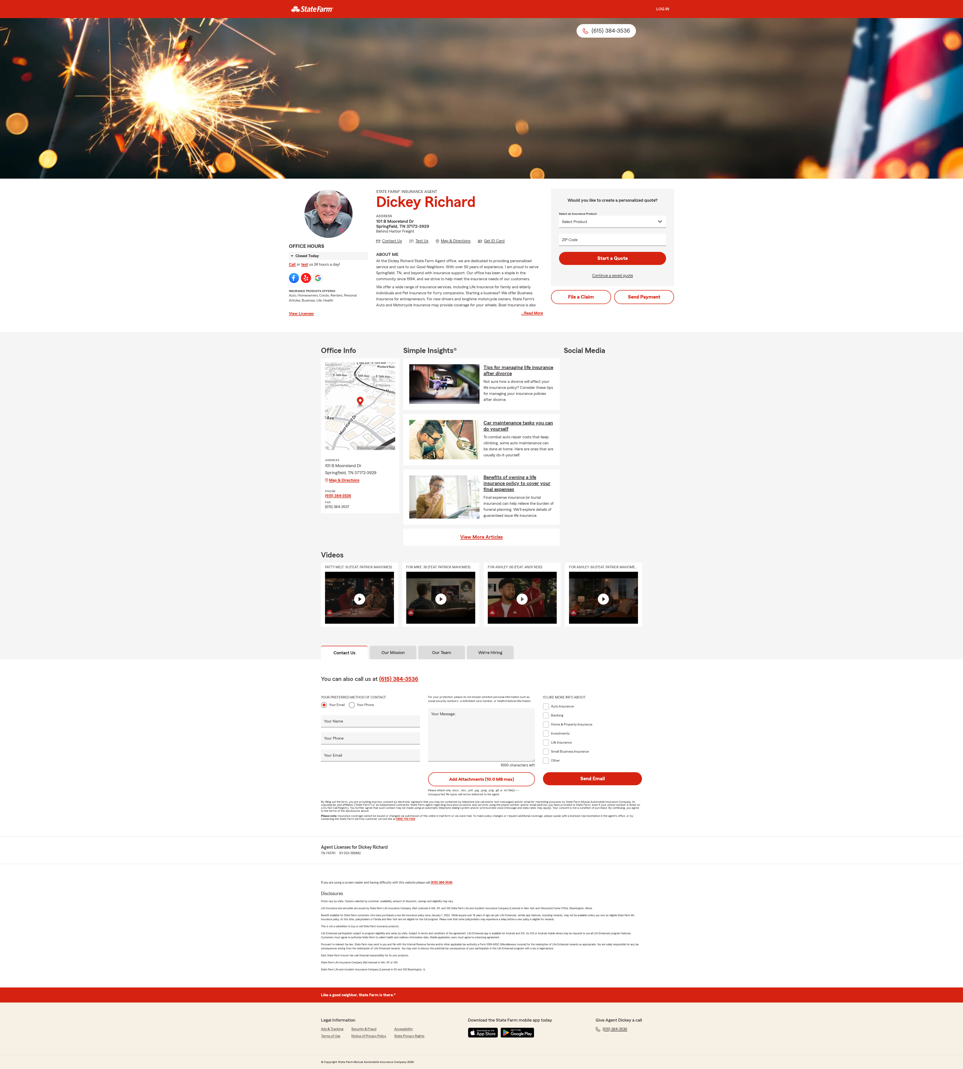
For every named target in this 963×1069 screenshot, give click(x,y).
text (304, 264)
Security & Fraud (363, 1029)
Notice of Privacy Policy (368, 1036)
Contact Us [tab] (344, 653)
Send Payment (644, 297)
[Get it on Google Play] (517, 1033)
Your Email (337, 705)
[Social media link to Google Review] (318, 278)
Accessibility (403, 1029)
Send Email (592, 778)
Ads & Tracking (332, 1029)
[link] (312, 9)
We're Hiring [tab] (490, 652)
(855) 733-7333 (405, 818)
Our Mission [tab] (393, 652)
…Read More (532, 313)
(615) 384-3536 (338, 496)
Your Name (333, 721)
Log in (662, 9)
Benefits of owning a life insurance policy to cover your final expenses (517, 483)
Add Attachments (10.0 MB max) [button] (481, 779)
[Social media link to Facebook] (294, 278)
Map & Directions (344, 480)
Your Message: (443, 714)
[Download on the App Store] (483, 1033)
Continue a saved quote (612, 275)
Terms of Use (330, 1036)
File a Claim (581, 297)
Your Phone (365, 705)
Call (292, 264)
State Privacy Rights (409, 1036)
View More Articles (481, 537)
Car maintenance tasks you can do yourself (518, 426)
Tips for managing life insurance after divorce (518, 370)
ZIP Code (570, 240)
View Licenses (301, 314)
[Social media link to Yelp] (306, 278)
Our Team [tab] (441, 652)
